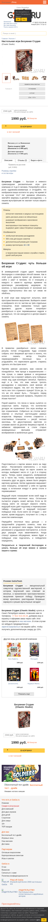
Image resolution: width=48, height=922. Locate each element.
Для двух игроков (9, 812)
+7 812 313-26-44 (20, 616)
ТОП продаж (7, 827)
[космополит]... (13, 683)
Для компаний (7, 809)
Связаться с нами (9, 873)
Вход (14, 2)
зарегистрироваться (11, 627)
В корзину (26, 126)
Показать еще (24, 694)
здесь (38, 920)
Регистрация (6, 2)
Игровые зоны (8, 838)
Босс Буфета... (13, 659)
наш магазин (25, 621)
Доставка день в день (10, 23)
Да (18, 19)
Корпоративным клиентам (12, 855)
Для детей (6, 815)
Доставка (5, 844)
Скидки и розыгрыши (10, 806)
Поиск (44, 33)
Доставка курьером (10, 25)
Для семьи (6, 821)
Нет (24, 19)
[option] (6, 78)
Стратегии (6, 818)
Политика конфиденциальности (15, 876)
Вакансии (6, 870)
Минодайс (34, 659)
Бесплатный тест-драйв (11, 835)
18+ (3, 824)
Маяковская (7, 21)
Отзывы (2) (22, 160)
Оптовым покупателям (11, 852)
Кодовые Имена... (34, 683)
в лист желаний (13, 132)
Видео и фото (36, 160)
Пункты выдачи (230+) (11, 27)
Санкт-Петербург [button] (23, 7)
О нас (4, 867)
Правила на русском (16, 166)
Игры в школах (8, 858)
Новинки (5, 803)
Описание (8, 160)
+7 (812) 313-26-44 (39, 22)
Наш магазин (7, 841)
